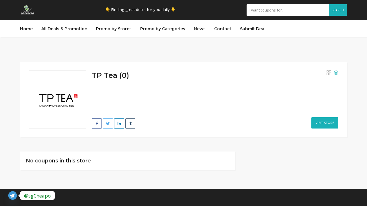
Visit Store (325, 122)
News (200, 28)
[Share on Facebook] (97, 123)
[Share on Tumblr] (130, 123)
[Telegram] (12, 195)
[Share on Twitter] (108, 123)
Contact (222, 28)
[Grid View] (329, 73)
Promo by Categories (162, 28)
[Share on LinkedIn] (119, 123)
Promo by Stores (114, 28)
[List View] (336, 73)
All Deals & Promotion (64, 28)
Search (338, 10)
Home (26, 28)
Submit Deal (253, 28)
